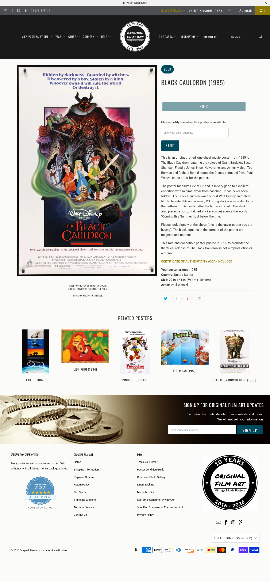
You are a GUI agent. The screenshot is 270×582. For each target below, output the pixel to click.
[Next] (253, 358)
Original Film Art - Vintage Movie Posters (44, 550)
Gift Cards (80, 492)
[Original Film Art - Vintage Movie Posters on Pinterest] (25, 10)
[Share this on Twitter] (165, 298)
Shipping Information (86, 469)
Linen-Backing (145, 484)
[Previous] (16, 358)
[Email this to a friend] (199, 298)
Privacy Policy (145, 514)
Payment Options (84, 477)
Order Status (40, 10)
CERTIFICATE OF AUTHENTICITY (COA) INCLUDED (196, 261)
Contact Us (80, 514)
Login (248, 10)
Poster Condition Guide (150, 469)
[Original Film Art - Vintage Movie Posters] (135, 37)
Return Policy (81, 484)
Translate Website (85, 499)
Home (77, 462)
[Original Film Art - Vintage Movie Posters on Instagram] (19, 10)
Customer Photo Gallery (151, 477)
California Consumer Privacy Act (156, 499)
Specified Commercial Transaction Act (160, 507)
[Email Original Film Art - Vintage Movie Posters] (5, 10)
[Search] (260, 36)
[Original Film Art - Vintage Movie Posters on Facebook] (12, 10)
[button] (37, 36)
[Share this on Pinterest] (188, 298)
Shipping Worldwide (135, 3)
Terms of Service (84, 507)
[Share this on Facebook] (177, 298)
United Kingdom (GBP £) (207, 10)
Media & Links (145, 492)
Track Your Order (147, 462)
